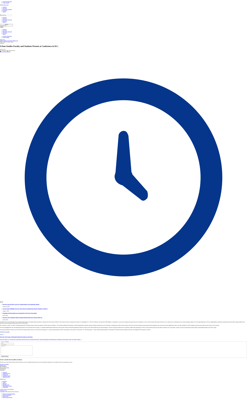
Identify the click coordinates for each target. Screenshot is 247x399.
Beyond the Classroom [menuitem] (7, 31)
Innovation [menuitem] (5, 32)
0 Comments (3, 51)
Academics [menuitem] (5, 372)
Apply (1, 39)
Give (4, 39)
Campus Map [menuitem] (5, 387)
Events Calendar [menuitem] (6, 2)
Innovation (5, 10)
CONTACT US (3, 390)
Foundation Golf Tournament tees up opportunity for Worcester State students (20, 313)
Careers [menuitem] (4, 382)
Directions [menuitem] (5, 383)
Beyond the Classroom (7, 9)
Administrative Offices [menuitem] (7, 386)
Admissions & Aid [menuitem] (6, 373)
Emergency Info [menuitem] (6, 384)
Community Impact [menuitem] (6, 375)
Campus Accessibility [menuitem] (7, 395)
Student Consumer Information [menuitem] (9, 393)
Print (9, 51)
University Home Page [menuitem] (7, 1)
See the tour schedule (4, 364)
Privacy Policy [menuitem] (5, 396)
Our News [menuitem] (5, 30)
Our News (5, 8)
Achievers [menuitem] (5, 29)
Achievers (5, 7)
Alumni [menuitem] (4, 34)
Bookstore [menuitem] (5, 381)
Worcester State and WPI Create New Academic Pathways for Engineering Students (21, 304)
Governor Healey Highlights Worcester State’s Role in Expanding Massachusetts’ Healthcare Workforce (25, 308)
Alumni (4, 11)
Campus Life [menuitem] (5, 374)
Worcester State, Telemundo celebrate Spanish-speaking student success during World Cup (22, 317)
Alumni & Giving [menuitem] (6, 377)
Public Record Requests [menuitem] (7, 397)
